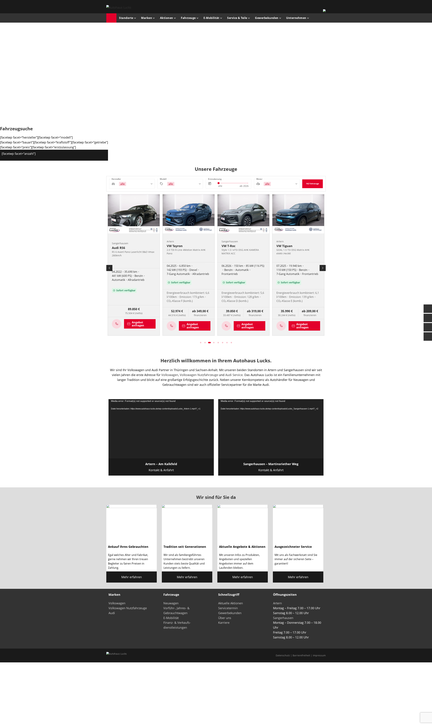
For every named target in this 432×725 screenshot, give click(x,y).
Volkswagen (169, 375)
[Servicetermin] (428, 327)
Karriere (224, 623)
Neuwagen (171, 603)
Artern (277, 603)
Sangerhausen (283, 618)
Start (111, 18)
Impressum (319, 655)
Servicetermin (228, 608)
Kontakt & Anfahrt (161, 467)
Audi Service (234, 375)
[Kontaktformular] (428, 308)
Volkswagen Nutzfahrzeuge (199, 375)
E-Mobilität (171, 618)
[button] (55, 73)
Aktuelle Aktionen (230, 603)
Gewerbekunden (229, 613)
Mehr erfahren (131, 577)
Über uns (224, 618)
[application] (161, 428)
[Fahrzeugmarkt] (428, 318)
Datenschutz (283, 655)
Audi (112, 613)
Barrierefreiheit (301, 655)
